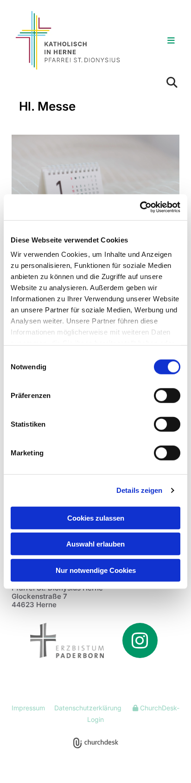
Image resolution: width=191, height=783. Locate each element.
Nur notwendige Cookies (96, 570)
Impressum (28, 708)
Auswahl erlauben (95, 544)
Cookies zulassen (95, 518)
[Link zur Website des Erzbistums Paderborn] (58, 640)
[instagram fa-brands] (140, 640)
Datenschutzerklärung (87, 708)
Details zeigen (139, 490)
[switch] (167, 395)
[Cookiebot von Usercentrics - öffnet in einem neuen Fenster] (139, 207)
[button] (160, 41)
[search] (172, 82)
